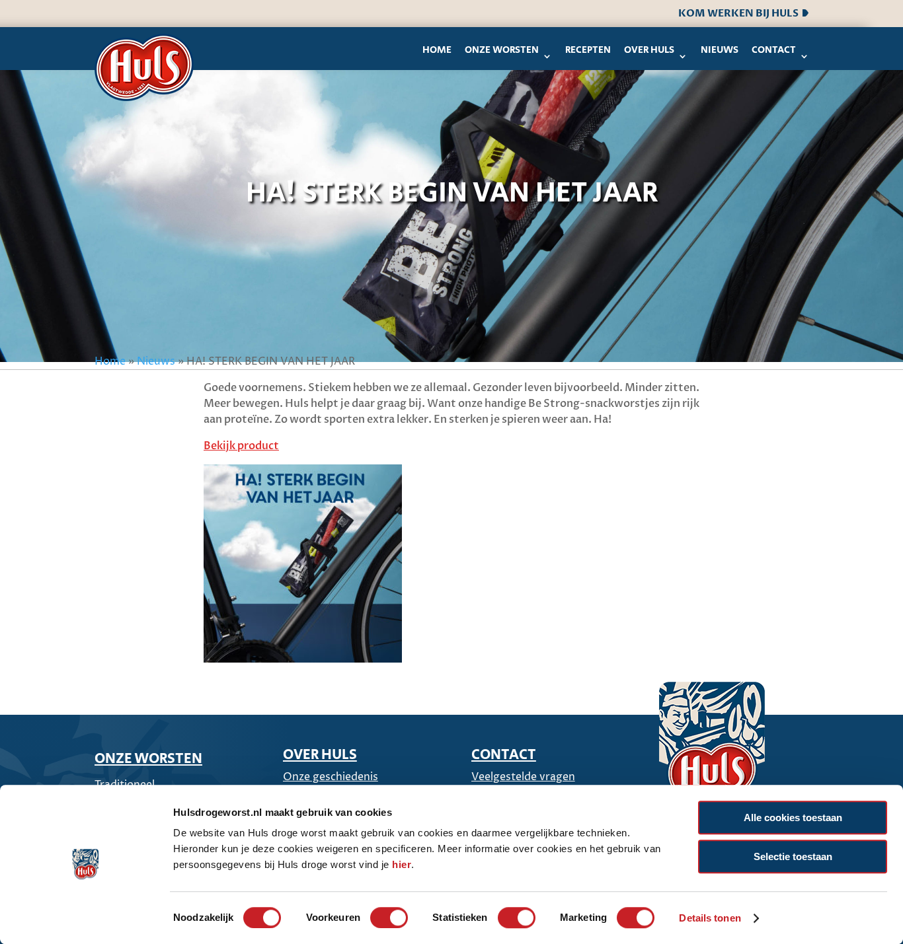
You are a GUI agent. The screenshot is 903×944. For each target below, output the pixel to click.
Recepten (588, 50)
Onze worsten (502, 50)
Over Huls (649, 50)
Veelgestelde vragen (523, 777)
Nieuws (719, 50)
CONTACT (503, 755)
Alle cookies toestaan (793, 817)
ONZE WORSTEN (148, 759)
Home (436, 50)
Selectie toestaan (793, 856)
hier (401, 864)
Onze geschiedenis (330, 777)
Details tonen (709, 918)
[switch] (389, 917)
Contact (774, 50)
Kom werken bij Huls (740, 13)
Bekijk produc (239, 446)
